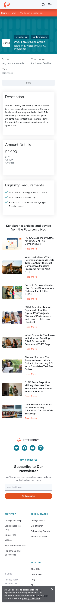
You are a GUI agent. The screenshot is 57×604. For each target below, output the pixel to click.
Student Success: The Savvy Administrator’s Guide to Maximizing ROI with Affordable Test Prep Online (39, 363)
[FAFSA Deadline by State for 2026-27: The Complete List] (13, 243)
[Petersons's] (7, 5)
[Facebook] (24, 448)
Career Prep (10, 535)
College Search (38, 520)
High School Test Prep (15, 545)
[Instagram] (41, 448)
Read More (31, 248)
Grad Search (37, 526)
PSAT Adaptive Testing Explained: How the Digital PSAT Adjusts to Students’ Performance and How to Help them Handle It (38, 314)
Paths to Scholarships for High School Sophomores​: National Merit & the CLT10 (39, 289)
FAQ (33, 580)
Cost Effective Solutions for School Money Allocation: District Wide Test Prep (39, 409)
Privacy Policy (11, 579)
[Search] (43, 5)
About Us (35, 569)
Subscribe (28, 496)
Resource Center (39, 536)
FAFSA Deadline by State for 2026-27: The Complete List (39, 241)
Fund (13, 12)
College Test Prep (13, 520)
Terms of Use (11, 583)
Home (4, 12)
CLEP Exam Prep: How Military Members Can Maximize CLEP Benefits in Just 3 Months (38, 387)
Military (8, 540)
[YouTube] (32, 448)
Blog (33, 585)
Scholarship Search (40, 531)
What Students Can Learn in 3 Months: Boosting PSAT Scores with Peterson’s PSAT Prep (40, 340)
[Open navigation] (50, 5)
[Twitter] (16, 448)
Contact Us (36, 574)
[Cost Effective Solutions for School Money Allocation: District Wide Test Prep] (13, 411)
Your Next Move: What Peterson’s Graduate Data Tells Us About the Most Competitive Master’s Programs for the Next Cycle (39, 264)
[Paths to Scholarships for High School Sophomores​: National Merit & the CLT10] (13, 292)
